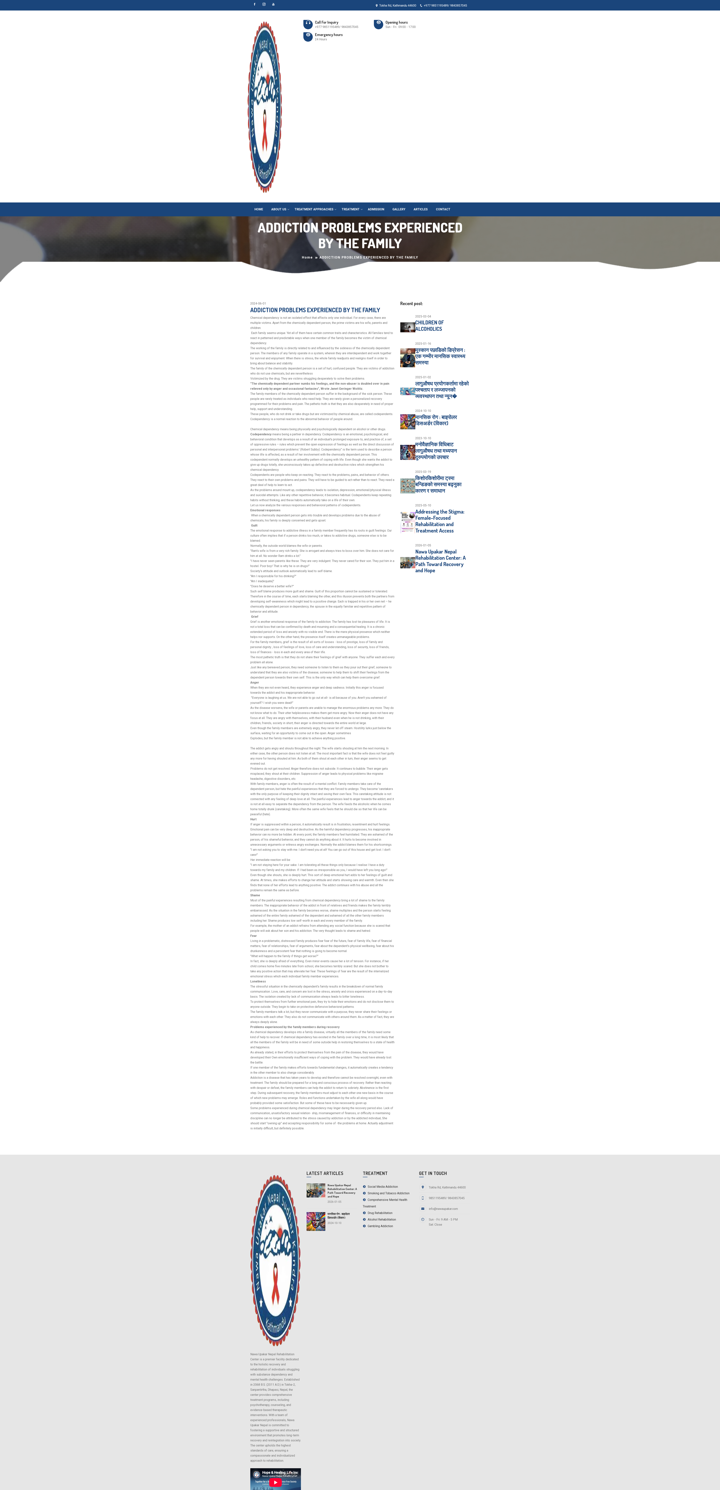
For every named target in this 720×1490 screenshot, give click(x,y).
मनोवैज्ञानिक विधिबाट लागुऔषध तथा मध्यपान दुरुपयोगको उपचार (436, 450)
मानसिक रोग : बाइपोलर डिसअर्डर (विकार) (436, 420)
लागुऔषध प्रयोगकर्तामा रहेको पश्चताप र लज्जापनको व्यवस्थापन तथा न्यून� (442, 389)
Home (258, 209)
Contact (443, 209)
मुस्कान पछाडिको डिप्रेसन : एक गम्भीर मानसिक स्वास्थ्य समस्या (440, 356)
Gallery (398, 209)
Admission (376, 209)
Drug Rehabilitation (379, 1213)
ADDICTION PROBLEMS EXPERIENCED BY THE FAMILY (315, 310)
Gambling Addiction (380, 1226)
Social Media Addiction (382, 1186)
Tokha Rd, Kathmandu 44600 (397, 5)
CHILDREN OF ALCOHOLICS (429, 325)
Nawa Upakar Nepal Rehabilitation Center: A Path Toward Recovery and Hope (440, 561)
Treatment (351, 209)
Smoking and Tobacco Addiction (388, 1193)
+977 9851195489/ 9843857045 (445, 5)
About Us (278, 209)
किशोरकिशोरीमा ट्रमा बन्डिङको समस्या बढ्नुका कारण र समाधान (438, 484)
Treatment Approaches (314, 209)
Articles (421, 209)
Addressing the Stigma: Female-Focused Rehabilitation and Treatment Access (439, 521)
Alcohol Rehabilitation (381, 1219)
